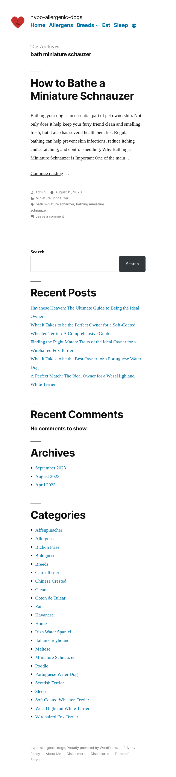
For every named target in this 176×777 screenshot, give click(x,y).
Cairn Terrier (47, 573)
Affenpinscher (48, 530)
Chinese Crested (50, 581)
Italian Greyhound (52, 640)
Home (37, 25)
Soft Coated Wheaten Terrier (62, 700)
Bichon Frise (47, 547)
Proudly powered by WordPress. (93, 748)
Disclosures (100, 754)
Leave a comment (50, 216)
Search (37, 252)
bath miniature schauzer (55, 204)
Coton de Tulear (50, 598)
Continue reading (50, 173)
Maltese (42, 649)
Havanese (44, 615)
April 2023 (45, 485)
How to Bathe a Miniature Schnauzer (82, 89)
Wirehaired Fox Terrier (56, 717)
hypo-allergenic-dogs (56, 17)
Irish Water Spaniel (53, 632)
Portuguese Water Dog (56, 674)
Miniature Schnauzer (52, 198)
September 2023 (50, 468)
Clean (40, 590)
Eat (106, 25)
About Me (53, 754)
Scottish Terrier (49, 683)
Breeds (85, 25)
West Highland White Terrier (62, 708)
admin (41, 192)
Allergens (61, 25)
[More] (134, 26)
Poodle (41, 666)
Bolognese (45, 556)
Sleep (121, 25)
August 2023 (47, 476)
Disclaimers (76, 754)
